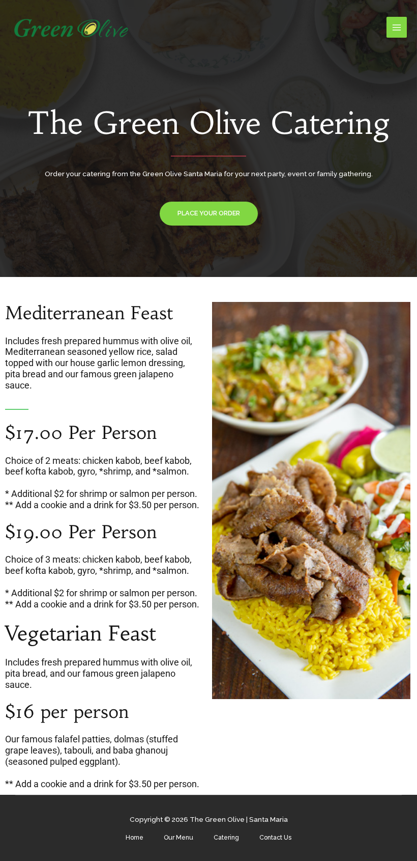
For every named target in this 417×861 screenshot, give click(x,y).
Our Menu (178, 837)
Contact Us (275, 837)
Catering (226, 837)
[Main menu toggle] (396, 27)
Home (134, 837)
